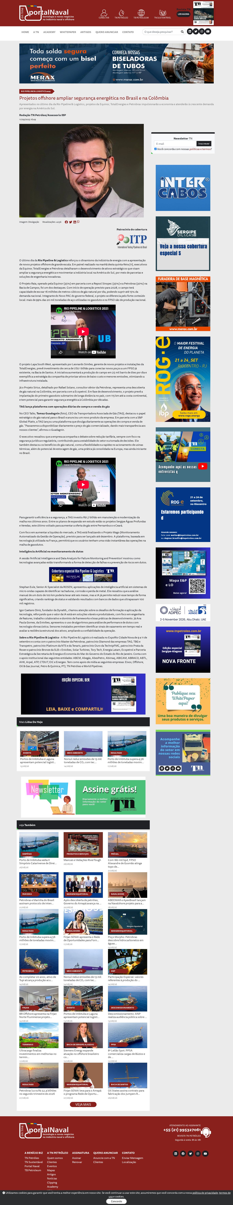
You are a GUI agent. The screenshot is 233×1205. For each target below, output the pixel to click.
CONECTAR (104, 17)
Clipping (52, 1182)
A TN (36, 32)
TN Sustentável (34, 1162)
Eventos (52, 1166)
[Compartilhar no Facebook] (66, 222)
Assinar (76, 1158)
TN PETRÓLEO (121, 17)
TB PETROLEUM (141, 17)
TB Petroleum (33, 1170)
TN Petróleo (32, 1158)
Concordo (116, 1201)
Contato (128, 32)
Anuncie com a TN (104, 1158)
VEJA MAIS (83, 1104)
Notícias (52, 1178)
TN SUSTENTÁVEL (162, 17)
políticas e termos (200, 149)
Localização (129, 1162)
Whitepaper (68, 32)
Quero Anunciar (107, 32)
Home (25, 32)
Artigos (85, 32)
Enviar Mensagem (132, 1158)
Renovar (77, 1162)
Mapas (51, 1170)
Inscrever (203, 143)
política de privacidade (205, 1193)
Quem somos (55, 1158)
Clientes (52, 1162)
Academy (49, 32)
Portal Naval (32, 1166)
